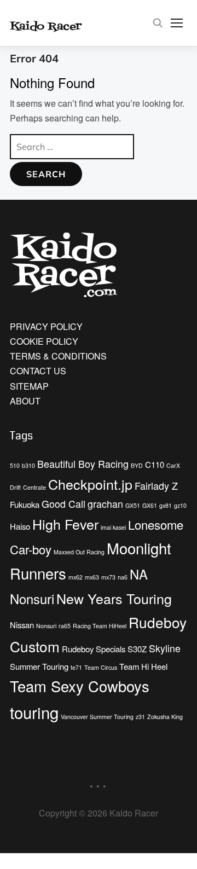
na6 (123, 577)
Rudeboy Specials (93, 648)
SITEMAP (29, 386)
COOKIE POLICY (44, 341)
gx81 (165, 505)
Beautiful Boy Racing (83, 464)
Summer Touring (39, 666)
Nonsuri (46, 626)
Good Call (63, 504)
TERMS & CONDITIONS (58, 356)
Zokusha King (165, 716)
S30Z (137, 648)
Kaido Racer (58, 25)
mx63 (92, 577)
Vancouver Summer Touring (97, 716)
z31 (140, 716)
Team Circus (100, 667)
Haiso (20, 526)
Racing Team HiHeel (99, 626)
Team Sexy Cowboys (79, 686)
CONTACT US (38, 370)
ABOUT (25, 401)
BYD (137, 465)
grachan (105, 504)
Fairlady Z (156, 486)
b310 (28, 465)
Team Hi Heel (143, 666)
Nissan (22, 624)
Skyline (165, 648)
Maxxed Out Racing (79, 552)
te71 (76, 667)
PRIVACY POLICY (46, 326)
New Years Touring (114, 598)
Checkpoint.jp (90, 484)
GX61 (149, 505)
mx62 (75, 577)
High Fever (65, 524)
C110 (154, 464)
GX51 (132, 505)
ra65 (65, 626)
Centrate (34, 487)
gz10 (180, 505)
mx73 (108, 577)
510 (15, 465)
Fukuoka (24, 504)
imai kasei (113, 527)
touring (34, 711)
